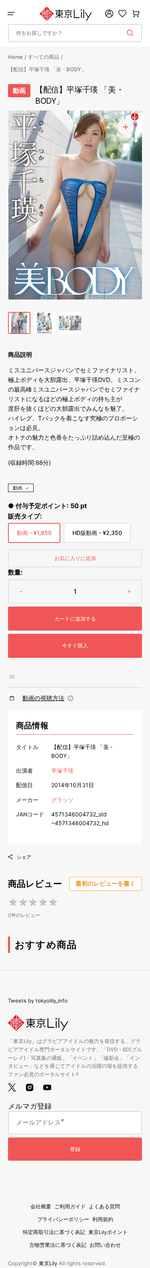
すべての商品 (43, 57)
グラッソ (62, 799)
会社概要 (40, 1207)
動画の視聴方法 (43, 698)
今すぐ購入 (75, 645)
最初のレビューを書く (106, 883)
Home (15, 57)
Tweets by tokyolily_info (38, 1000)
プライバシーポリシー (63, 1219)
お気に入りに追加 (75, 558)
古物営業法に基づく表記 (57, 1245)
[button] (11, 13)
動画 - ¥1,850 (34, 536)
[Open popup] (70, 698)
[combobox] (75, 33)
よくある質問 (104, 1207)
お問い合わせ (105, 1245)
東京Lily (48, 1263)
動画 (17, 488)
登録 (75, 1149)
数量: (15, 572)
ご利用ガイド (70, 1207)
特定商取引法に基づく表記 (54, 1232)
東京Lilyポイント (108, 1232)
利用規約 (102, 1219)
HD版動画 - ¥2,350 (97, 536)
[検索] (131, 33)
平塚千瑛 (62, 770)
